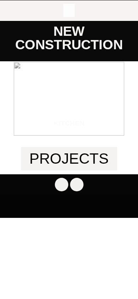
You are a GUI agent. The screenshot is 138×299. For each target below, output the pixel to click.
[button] (69, 10)
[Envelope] (77, 184)
